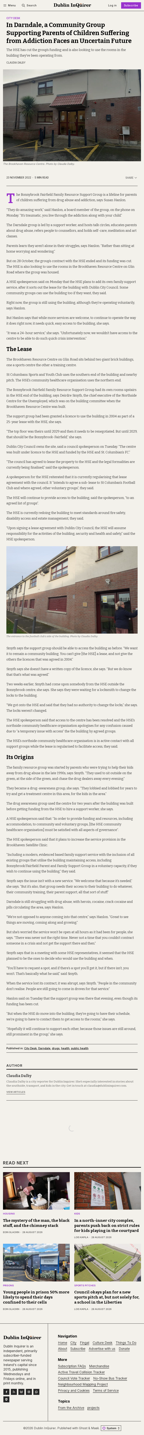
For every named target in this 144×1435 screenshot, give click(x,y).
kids (77, 1214)
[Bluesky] (21, 1392)
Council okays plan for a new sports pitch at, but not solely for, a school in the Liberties (106, 1297)
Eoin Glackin (11, 1232)
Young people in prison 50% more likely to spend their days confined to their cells (36, 1297)
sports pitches (85, 1285)
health (65, 1048)
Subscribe (131, 5)
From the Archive (71, 1408)
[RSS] (14, 1392)
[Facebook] (6, 1392)
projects (93, 1408)
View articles (15, 1092)
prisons (8, 1285)
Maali (95, 1428)
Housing (9, 1214)
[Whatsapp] (36, 1392)
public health (79, 1048)
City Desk (13, 18)
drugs (56, 1048)
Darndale (44, 1048)
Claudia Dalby (16, 62)
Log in (112, 5)
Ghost (83, 1428)
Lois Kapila (81, 1237)
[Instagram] (29, 1392)
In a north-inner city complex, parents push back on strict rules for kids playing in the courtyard (107, 1225)
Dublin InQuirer (45, 1428)
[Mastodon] (6, 1399)
